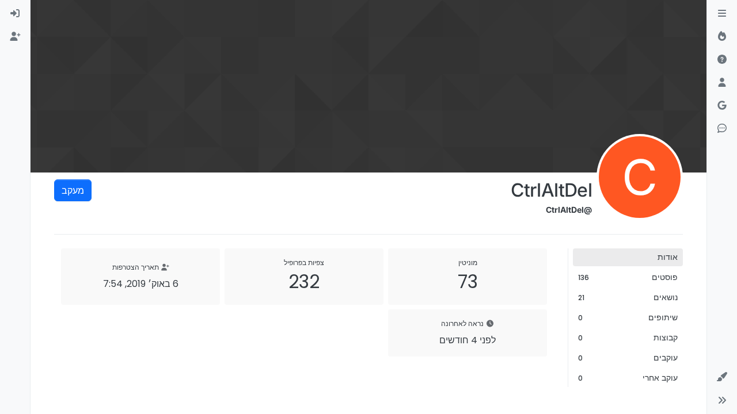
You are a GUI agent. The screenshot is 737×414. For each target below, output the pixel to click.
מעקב (73, 190)
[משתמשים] (722, 83)
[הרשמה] (15, 37)
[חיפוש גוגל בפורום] (722, 106)
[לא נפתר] (722, 60)
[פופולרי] (722, 37)
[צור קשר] (722, 129)
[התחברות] (15, 14)
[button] (722, 377)
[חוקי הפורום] (722, 14)
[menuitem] (15, 14)
